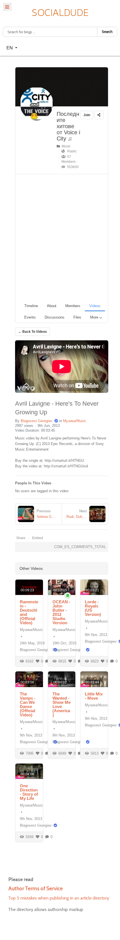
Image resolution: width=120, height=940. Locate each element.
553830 (72, 167)
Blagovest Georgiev (36, 421)
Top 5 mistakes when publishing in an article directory (58, 898)
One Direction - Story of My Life (29, 792)
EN (10, 47)
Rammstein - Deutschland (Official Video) (29, 612)
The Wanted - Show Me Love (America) (61, 704)
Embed (37, 538)
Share (20, 538)
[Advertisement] (60, 237)
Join (86, 115)
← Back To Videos (32, 332)
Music (65, 146)
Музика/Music (74, 421)
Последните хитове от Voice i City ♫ (68, 126)
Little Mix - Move (94, 696)
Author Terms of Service (35, 888)
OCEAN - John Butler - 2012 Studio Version (61, 612)
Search (107, 31)
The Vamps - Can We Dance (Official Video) (27, 704)
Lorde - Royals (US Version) (93, 608)
